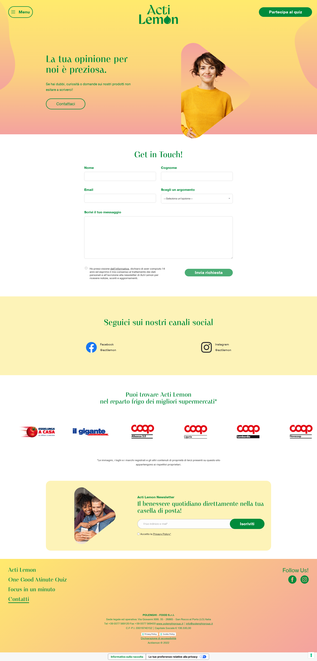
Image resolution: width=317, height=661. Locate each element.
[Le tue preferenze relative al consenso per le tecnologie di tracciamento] (311, 655)
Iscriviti (247, 524)
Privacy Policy (150, 634)
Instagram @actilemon (223, 347)
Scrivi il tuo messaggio (102, 212)
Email (88, 190)
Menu (24, 12)
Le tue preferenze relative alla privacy (173, 656)
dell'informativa (119, 269)
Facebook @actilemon (108, 347)
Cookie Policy (169, 634)
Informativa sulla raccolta (127, 656)
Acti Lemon (22, 570)
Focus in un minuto (31, 590)
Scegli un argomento (178, 190)
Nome (89, 168)
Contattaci (65, 104)
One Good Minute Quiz (37, 580)
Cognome (169, 168)
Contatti (18, 600)
